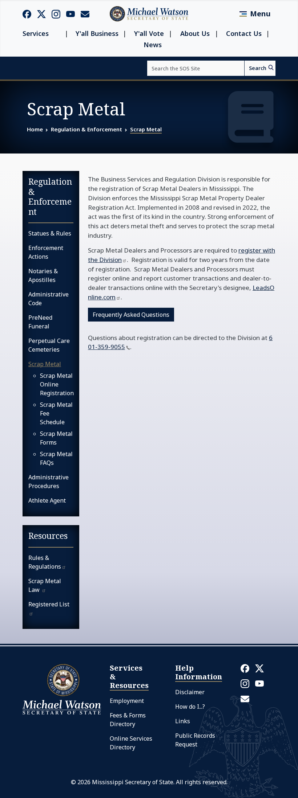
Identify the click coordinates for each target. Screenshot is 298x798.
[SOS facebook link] (27, 14)
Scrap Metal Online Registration (57, 384)
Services (36, 33)
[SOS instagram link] (56, 14)
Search (257, 68)
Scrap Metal (146, 129)
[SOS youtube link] (70, 13)
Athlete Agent (47, 500)
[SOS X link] (41, 13)
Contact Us (244, 33)
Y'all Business (97, 33)
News (153, 44)
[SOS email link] (85, 13)
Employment (127, 701)
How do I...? (190, 707)
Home (35, 129)
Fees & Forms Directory (128, 719)
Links (182, 721)
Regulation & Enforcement (86, 129)
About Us (195, 33)
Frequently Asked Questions (131, 315)
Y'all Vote (149, 33)
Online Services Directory (131, 742)
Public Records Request (195, 740)
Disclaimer (190, 692)
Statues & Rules (49, 233)
